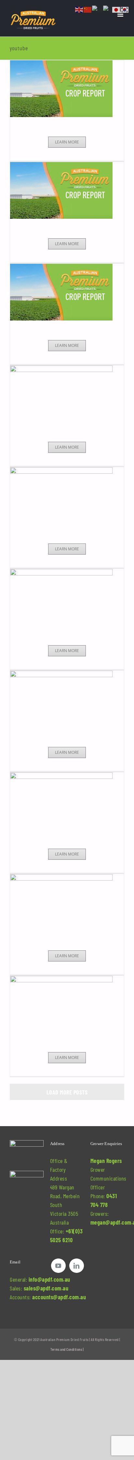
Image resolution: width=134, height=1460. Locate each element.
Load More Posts (67, 1092)
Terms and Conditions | (67, 1349)
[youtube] (67, 88)
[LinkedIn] (76, 1266)
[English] (79, 9)
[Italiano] (107, 9)
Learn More (67, 142)
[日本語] (116, 9)
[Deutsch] (97, 9)
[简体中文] (88, 9)
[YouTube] (58, 1266)
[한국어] (125, 9)
